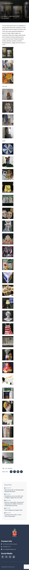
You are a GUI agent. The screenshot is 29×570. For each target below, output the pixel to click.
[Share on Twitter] (14, 471)
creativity (9, 468)
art (6, 468)
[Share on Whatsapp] (21, 471)
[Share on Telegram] (18, 471)
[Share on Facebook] (11, 471)
